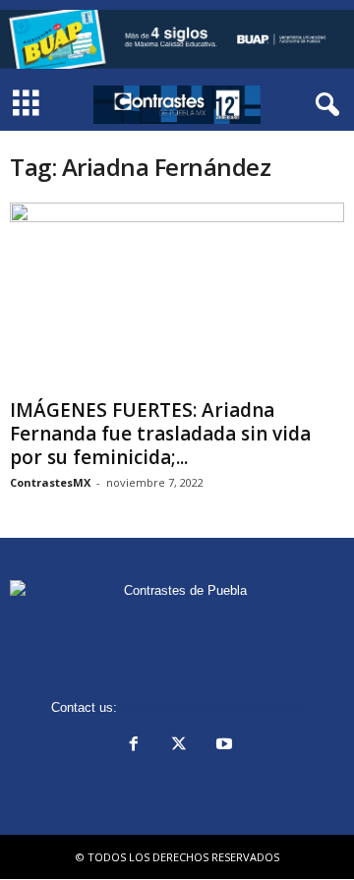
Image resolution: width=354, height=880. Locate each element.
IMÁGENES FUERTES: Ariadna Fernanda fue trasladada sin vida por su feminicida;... (160, 433)
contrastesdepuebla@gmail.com (212, 707)
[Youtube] (222, 745)
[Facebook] (133, 745)
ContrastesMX (50, 482)
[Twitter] (179, 745)
